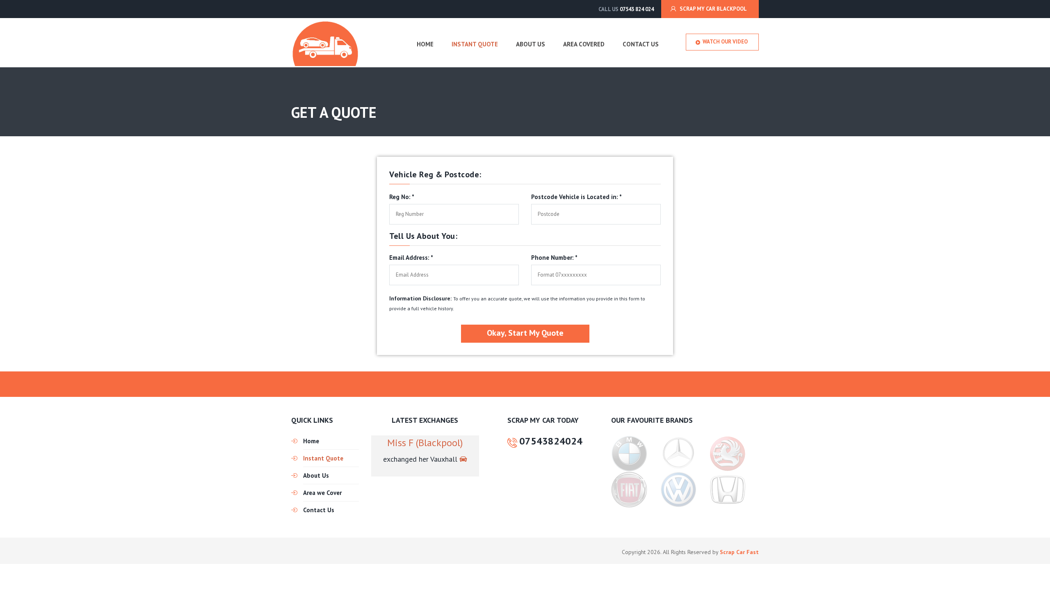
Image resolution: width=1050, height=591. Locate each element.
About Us (316, 475)
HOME (425, 44)
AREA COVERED (584, 44)
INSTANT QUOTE (475, 44)
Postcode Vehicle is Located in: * (576, 197)
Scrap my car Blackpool (713, 8)
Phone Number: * (554, 257)
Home (311, 441)
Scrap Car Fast (739, 552)
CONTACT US (641, 44)
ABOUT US (530, 44)
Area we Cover (322, 493)
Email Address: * (411, 257)
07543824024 (550, 441)
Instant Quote (323, 458)
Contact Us (318, 510)
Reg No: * (401, 197)
